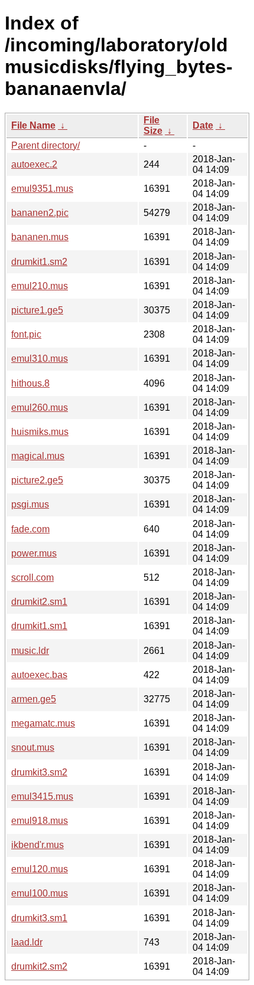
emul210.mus (39, 286)
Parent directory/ (45, 145)
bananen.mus (40, 237)
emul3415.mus (42, 796)
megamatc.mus (43, 723)
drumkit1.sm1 (39, 626)
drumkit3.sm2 (39, 772)
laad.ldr (27, 942)
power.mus (34, 553)
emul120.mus (39, 869)
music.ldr (30, 651)
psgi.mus (30, 504)
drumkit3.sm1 (39, 918)
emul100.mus (39, 893)
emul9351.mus (42, 189)
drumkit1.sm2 (39, 262)
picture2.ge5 (37, 480)
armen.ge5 (33, 699)
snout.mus (32, 747)
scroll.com (32, 577)
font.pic (26, 334)
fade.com (30, 529)
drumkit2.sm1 (39, 602)
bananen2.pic (40, 213)
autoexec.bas (39, 675)
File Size (153, 125)
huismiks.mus (40, 432)
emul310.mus (39, 359)
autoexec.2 (34, 164)
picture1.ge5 (37, 310)
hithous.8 (30, 383)
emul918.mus (39, 821)
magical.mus (37, 456)
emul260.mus (39, 407)
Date (203, 125)
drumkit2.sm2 (39, 966)
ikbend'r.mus (37, 845)
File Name (33, 125)
